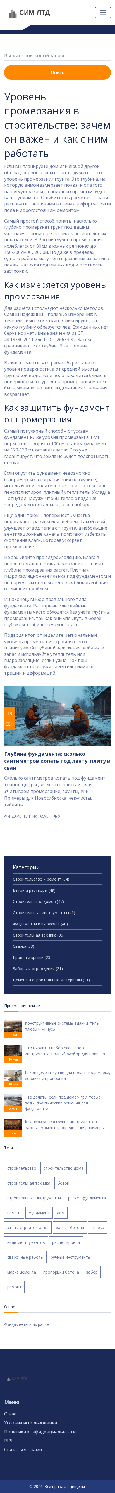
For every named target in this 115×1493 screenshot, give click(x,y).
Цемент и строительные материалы (51, 979)
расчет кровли (66, 1242)
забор (92, 1272)
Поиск (57, 72)
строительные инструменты (34, 1198)
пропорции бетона (61, 1272)
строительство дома (63, 1168)
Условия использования (30, 1423)
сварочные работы (25, 1257)
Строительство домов (38, 901)
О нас (10, 1414)
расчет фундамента (87, 1198)
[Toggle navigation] (103, 12)
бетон (63, 1183)
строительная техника (28, 1183)
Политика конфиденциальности (40, 1432)
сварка (97, 1227)
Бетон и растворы (34, 890)
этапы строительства (28, 1227)
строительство (21, 1168)
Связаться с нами (23, 1450)
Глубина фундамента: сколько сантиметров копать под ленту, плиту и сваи (57, 760)
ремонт (14, 1287)
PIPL (9, 1441)
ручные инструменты (71, 1257)
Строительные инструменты (44, 912)
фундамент (39, 1212)
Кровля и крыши (32, 957)
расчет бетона (70, 1227)
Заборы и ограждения (38, 968)
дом (60, 1212)
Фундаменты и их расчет (27, 816)
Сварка (23, 946)
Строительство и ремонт (41, 879)
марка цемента (21, 1272)
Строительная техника (38, 935)
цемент (14, 1212)
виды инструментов (26, 1242)
